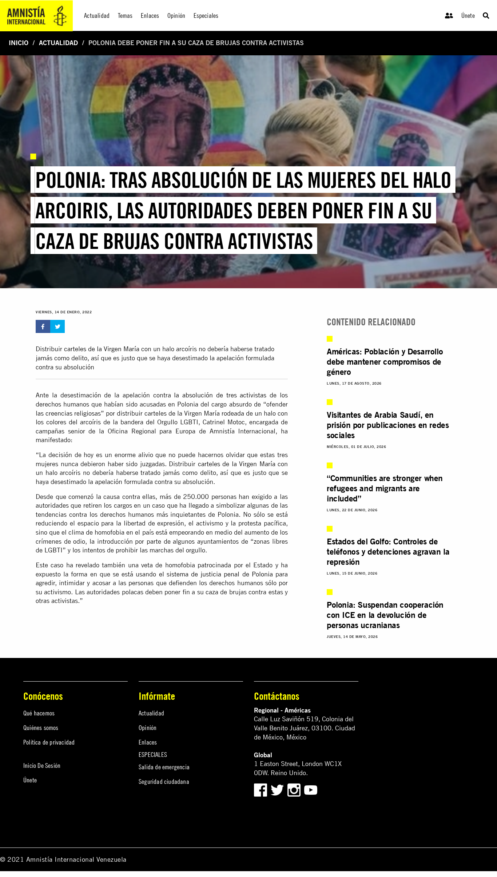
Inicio (18, 43)
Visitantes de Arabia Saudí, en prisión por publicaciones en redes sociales (388, 424)
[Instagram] (294, 789)
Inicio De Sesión (41, 765)
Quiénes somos (41, 727)
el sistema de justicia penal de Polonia (216, 574)
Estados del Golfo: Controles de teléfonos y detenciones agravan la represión (388, 551)
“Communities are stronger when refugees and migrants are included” (385, 488)
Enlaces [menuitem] (150, 15)
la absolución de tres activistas (220, 395)
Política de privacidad (49, 742)
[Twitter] (278, 789)
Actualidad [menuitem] (97, 15)
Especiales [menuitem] (206, 15)
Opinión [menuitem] (176, 15)
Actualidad (58, 43)
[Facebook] (260, 789)
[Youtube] (310, 789)
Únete (468, 15)
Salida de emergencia (164, 767)
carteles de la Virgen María (101, 349)
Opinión (147, 727)
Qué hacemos (39, 713)
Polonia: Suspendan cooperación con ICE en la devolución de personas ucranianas (385, 614)
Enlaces (148, 742)
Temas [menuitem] (125, 15)
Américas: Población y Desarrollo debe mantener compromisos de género (385, 361)
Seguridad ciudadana (164, 781)
